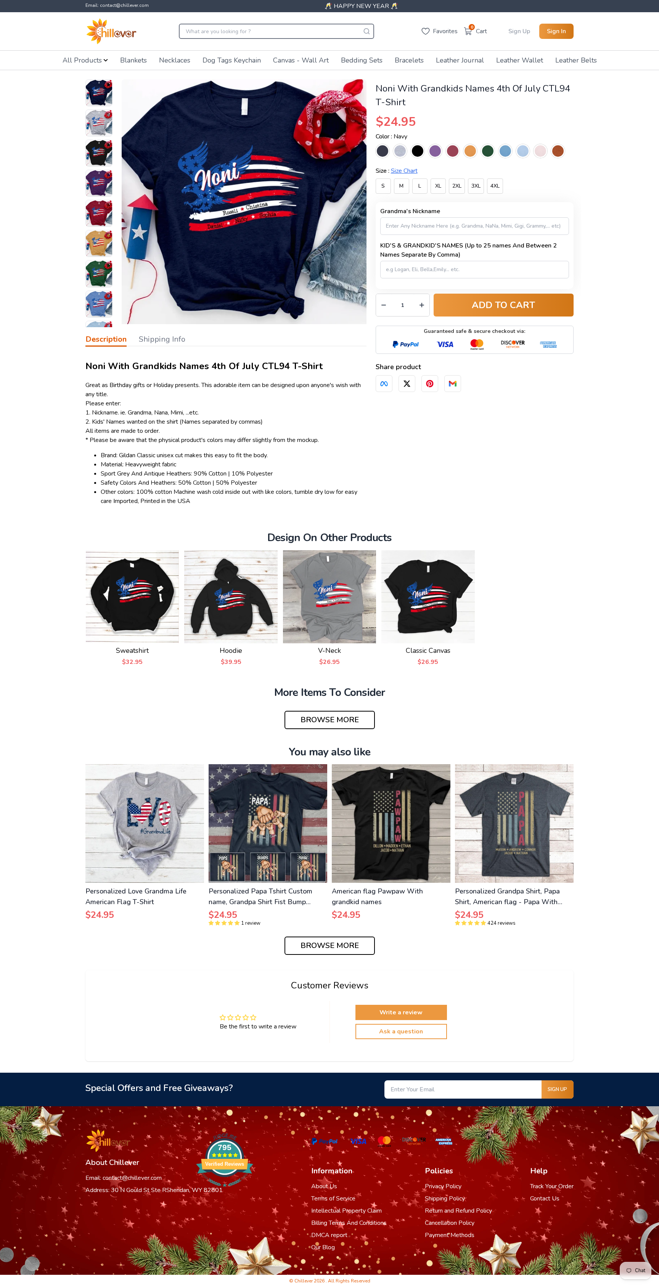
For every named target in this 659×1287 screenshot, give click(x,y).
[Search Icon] (366, 31)
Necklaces (174, 60)
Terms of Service (333, 1198)
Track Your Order (552, 1186)
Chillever (304, 1281)
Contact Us (544, 1198)
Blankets (133, 60)
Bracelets (409, 60)
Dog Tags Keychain (232, 60)
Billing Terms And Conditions (349, 1223)
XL (438, 186)
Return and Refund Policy (458, 1211)
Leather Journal (460, 60)
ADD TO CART (503, 305)
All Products (82, 60)
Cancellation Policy (449, 1223)
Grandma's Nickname (410, 211)
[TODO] (384, 383)
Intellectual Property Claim (346, 1211)
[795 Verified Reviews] (224, 1191)
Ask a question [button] (401, 1031)
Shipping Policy (445, 1198)
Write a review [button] (401, 1012)
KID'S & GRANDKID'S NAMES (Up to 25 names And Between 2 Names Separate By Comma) (468, 250)
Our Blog (323, 1247)
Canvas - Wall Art (301, 60)
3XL (476, 186)
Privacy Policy (443, 1186)
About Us (324, 1186)
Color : (391, 136)
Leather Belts (576, 60)
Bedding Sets (362, 60)
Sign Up (519, 31)
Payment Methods (449, 1235)
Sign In (556, 31)
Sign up (557, 1089)
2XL (456, 186)
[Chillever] (111, 31)
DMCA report (329, 1235)
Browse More (330, 720)
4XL (495, 186)
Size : (397, 171)
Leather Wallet (519, 60)
